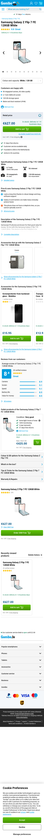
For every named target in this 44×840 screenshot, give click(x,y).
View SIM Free (8, 527)
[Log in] (31, 3)
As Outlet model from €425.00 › (30, 134)
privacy (23, 812)
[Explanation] (39, 420)
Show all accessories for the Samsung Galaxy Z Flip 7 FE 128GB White (23, 278)
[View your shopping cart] (40, 3)
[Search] (40, 9)
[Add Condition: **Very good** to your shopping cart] (37, 442)
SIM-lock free (9, 107)
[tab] (3, 71)
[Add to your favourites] (39, 115)
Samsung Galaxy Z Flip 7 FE (11, 18)
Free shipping (13, 344)
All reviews (7, 401)
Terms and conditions (15, 723)
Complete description (11, 234)
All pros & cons (9, 211)
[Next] (40, 52)
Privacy (18, 721)
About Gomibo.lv (8, 721)
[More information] (21, 137)
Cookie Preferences (35, 721)
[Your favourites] (36, 3)
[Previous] (4, 52)
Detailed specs (9, 180)
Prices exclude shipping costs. (24, 714)
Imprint (24, 721)
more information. (22, 717)
